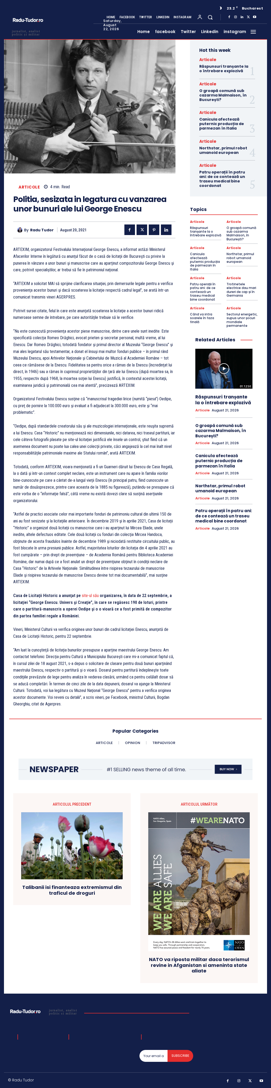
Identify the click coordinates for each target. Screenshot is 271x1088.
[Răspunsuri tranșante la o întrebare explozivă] (223, 369)
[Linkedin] (242, 17)
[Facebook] (229, 17)
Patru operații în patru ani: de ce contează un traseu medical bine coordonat (222, 178)
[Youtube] (254, 17)
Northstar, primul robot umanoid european (223, 150)
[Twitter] (248, 17)
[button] (210, 17)
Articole (29, 187)
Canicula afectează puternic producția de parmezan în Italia (221, 124)
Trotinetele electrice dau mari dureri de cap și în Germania (241, 290)
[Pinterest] (154, 229)
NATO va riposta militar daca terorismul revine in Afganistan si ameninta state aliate (199, 965)
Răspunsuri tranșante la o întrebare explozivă (223, 69)
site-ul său (90, 595)
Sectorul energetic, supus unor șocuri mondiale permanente (242, 320)
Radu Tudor (42, 230)
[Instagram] (235, 17)
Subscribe (180, 1055)
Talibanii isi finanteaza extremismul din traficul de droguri (72, 890)
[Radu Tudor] (20, 230)
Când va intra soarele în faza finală (202, 318)
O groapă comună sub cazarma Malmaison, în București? (223, 95)
